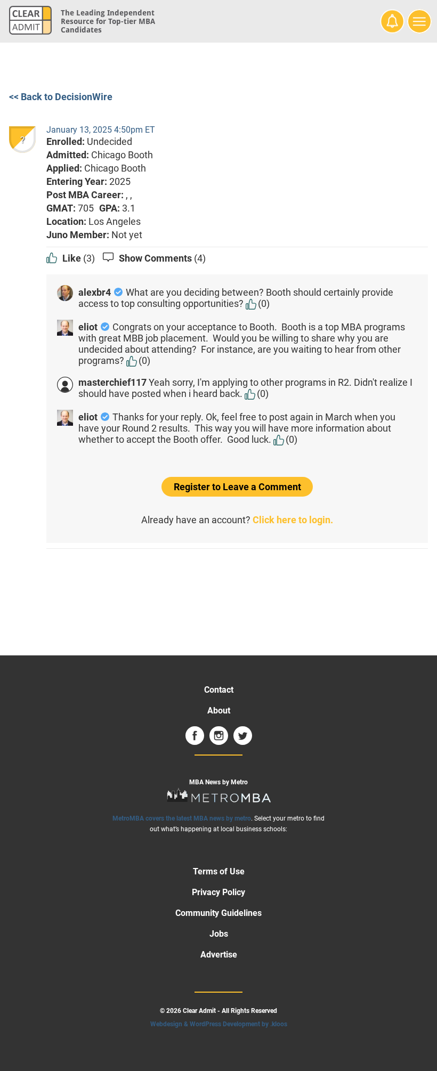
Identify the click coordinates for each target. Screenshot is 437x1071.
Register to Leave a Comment (237, 486)
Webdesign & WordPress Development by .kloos (218, 1024)
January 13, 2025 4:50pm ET (100, 130)
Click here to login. (293, 519)
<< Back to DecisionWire (60, 96)
